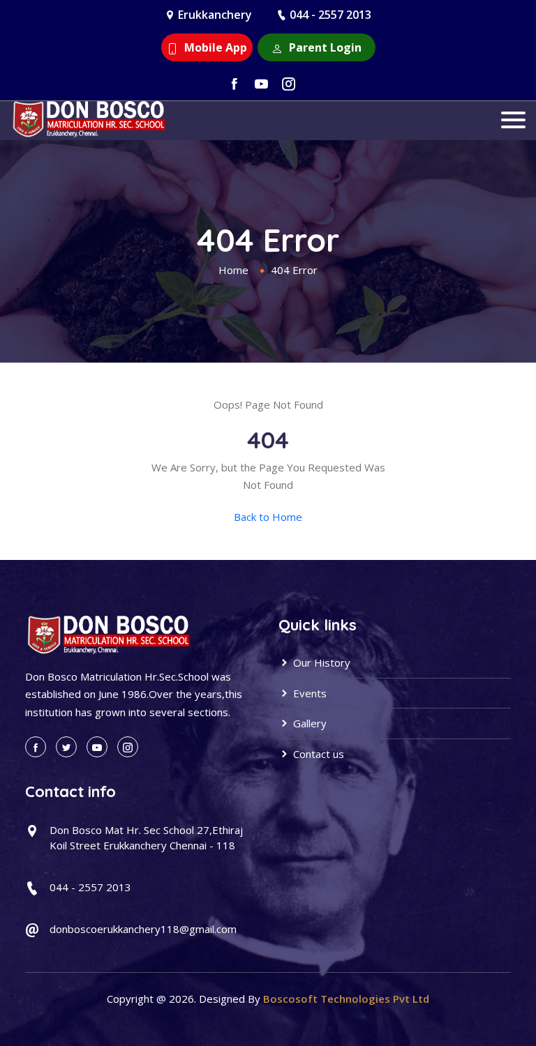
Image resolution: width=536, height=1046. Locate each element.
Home (233, 270)
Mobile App (214, 47)
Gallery (308, 723)
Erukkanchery (215, 14)
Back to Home (268, 517)
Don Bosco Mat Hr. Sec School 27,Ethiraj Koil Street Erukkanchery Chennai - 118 (146, 838)
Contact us (317, 754)
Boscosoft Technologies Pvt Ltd (346, 999)
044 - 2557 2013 (330, 14)
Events (308, 693)
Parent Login (324, 47)
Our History (320, 662)
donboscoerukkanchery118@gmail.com (143, 929)
